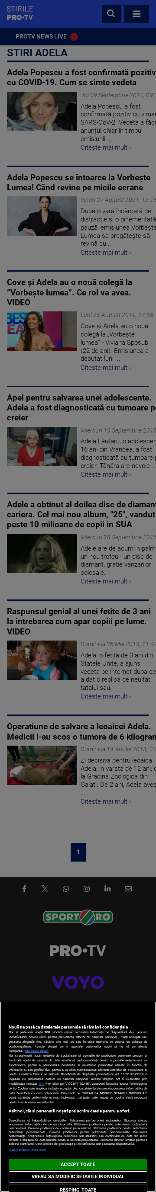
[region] (78, 1096)
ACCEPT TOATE (78, 1164)
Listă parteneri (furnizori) (27, 1150)
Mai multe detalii (37, 1051)
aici (41, 1084)
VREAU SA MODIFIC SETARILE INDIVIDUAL (78, 1176)
